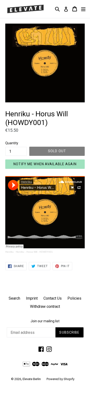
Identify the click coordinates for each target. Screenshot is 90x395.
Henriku (9, 251)
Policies (74, 298)
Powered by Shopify (60, 379)
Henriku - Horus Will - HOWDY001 (34, 251)
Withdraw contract (45, 306)
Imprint (32, 298)
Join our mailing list (45, 321)
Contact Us (52, 298)
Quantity (11, 143)
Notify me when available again (45, 164)
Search (14, 298)
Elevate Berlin (32, 379)
